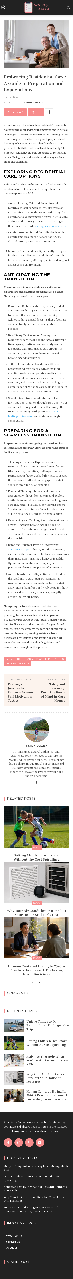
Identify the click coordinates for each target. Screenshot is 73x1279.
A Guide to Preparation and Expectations (35, 658)
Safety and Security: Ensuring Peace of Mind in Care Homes (53, 692)
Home (7, 96)
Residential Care (17, 663)
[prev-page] (32, 982)
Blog (15, 96)
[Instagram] (18, 1142)
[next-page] (39, 982)
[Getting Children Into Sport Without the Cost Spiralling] (36, 827)
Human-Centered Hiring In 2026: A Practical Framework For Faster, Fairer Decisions (36, 970)
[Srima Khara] (36, 729)
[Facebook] (36, 781)
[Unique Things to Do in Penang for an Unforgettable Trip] (14, 1025)
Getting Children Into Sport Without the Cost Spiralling (36, 857)
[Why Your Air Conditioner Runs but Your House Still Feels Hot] (36, 882)
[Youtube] (40, 1142)
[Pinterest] (29, 1142)
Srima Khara (34, 103)
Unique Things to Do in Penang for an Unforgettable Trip (47, 1025)
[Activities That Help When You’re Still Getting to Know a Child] (14, 1060)
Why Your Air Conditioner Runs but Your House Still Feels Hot (36, 912)
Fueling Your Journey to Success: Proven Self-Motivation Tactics (20, 692)
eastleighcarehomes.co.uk (49, 226)
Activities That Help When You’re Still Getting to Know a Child (47, 1060)
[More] (49, 112)
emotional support (20, 549)
